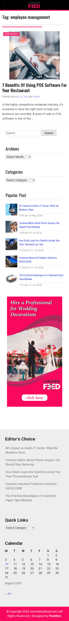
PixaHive (55, 616)
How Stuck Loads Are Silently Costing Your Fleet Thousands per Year (39, 242)
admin (36, 96)
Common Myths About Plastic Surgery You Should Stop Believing (39, 225)
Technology (11, 34)
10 (6, 564)
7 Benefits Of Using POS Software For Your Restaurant (34, 87)
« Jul (8, 593)
